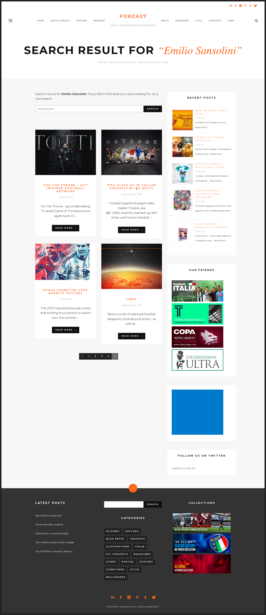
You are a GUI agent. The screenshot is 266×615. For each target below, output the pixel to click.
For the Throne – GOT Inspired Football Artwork (65, 188)
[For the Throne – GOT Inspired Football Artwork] (60, 152)
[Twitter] (255, 5)
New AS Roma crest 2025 (48, 515)
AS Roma (113, 531)
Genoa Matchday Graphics (49, 524)
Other (111, 562)
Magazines (142, 554)
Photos (128, 562)
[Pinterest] (245, 5)
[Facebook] (235, 5)
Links (131, 299)
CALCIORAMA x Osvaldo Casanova (53, 551)
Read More (64, 228)
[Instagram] (240, 5)
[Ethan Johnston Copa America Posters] (60, 261)
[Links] (126, 266)
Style (134, 569)
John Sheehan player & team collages (207, 193)
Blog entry (115, 539)
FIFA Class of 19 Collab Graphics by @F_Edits (131, 187)
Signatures (115, 569)
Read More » (201, 127)
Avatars (132, 531)
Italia (140, 546)
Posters (146, 562)
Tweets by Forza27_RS (183, 468)
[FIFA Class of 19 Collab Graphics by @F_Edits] (126, 152)
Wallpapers (116, 577)
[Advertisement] (198, 412)
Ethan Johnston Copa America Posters (65, 291)
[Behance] (231, 5)
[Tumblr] (250, 5)
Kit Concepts (117, 554)
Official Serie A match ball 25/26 (51, 533)
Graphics (137, 539)
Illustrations (117, 546)
